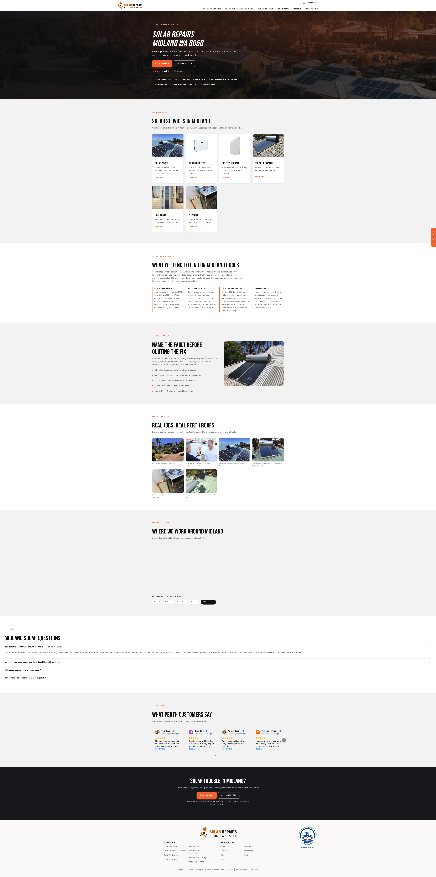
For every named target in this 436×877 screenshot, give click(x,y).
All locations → (208, 602)
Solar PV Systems (171, 855)
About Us (225, 846)
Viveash (157, 602)
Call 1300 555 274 (184, 63)
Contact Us (249, 851)
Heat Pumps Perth (196, 862)
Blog (246, 855)
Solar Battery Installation (193, 852)
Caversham (181, 602)
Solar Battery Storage (197, 857)
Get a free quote (162, 63)
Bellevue (168, 602)
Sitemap (254, 870)
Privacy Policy (242, 870)
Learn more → (160, 178)
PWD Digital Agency (224, 870)
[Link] (130, 5)
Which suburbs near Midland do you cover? (23, 670)
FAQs (223, 859)
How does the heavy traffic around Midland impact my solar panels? (33, 647)
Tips (222, 855)
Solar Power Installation (174, 851)
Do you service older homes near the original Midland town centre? (33, 662)
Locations (248, 846)
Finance (224, 851)
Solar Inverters (170, 859)
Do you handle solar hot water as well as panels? (25, 678)
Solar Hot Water (171, 846)
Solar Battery (193, 846)
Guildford (194, 602)
